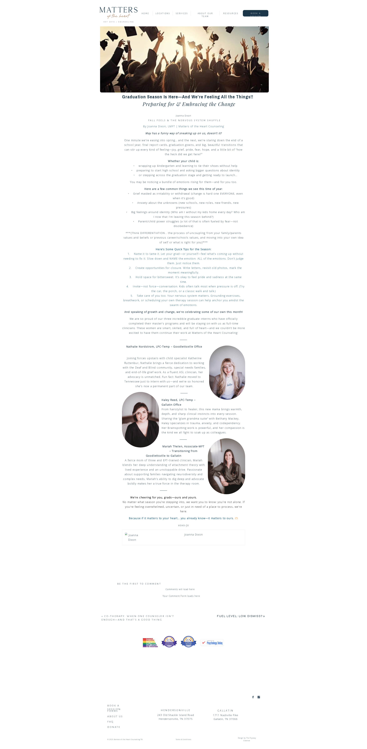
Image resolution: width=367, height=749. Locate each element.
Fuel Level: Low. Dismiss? (239, 616)
